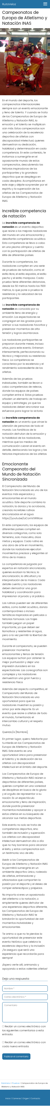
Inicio (8, 1098)
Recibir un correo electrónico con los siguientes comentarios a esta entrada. (24, 1030)
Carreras (16, 1098)
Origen (25, 1098)
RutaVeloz (9, 4)
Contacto (35, 1098)
